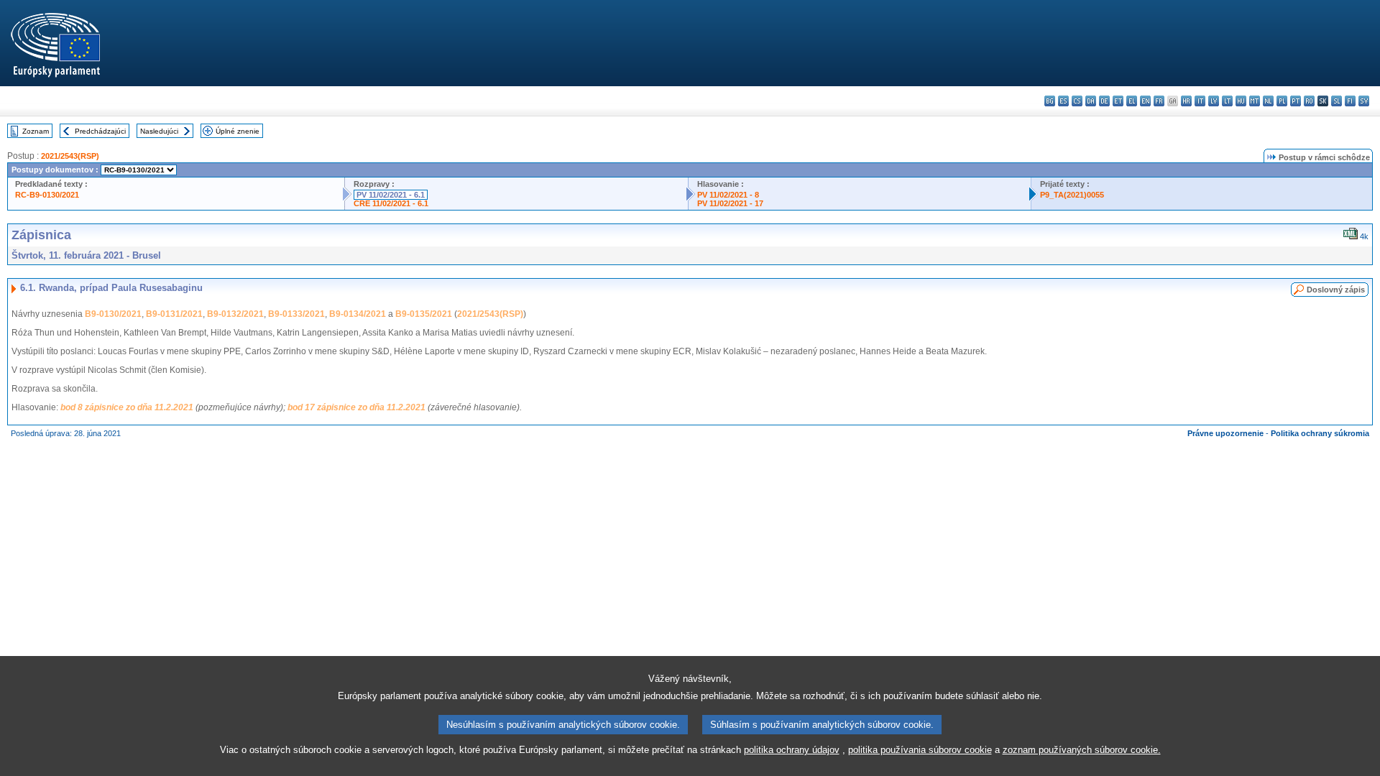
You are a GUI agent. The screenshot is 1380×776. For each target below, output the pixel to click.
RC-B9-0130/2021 (47, 194)
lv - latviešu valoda (1213, 101)
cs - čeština (1077, 101)
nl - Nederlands (1268, 101)
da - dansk (1090, 101)
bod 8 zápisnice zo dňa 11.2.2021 (126, 407)
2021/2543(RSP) (70, 156)
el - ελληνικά (1131, 101)
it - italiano (1200, 101)
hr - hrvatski (1186, 101)
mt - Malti (1254, 101)
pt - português (1295, 101)
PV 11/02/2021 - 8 (728, 194)
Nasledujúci (159, 131)
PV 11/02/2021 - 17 (730, 203)
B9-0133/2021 (296, 314)
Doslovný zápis (1336, 289)
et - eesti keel (1118, 101)
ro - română (1309, 101)
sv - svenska (1363, 101)
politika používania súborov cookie (920, 749)
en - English (1145, 101)
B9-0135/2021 (423, 314)
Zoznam (35, 131)
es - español (1063, 101)
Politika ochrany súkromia (1320, 433)
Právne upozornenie (1225, 433)
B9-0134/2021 (357, 314)
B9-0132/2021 (235, 314)
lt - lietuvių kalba (1227, 101)
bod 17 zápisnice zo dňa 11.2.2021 (357, 407)
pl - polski (1281, 101)
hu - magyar (1241, 101)
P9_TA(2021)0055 (1072, 194)
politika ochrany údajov (792, 749)
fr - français (1159, 101)
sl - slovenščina (1336, 101)
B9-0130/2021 (113, 314)
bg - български (1049, 101)
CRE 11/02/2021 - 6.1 (391, 203)
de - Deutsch (1104, 101)
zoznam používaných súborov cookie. (1082, 749)
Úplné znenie (237, 131)
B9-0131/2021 (174, 314)
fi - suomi (1350, 101)
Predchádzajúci (100, 131)
